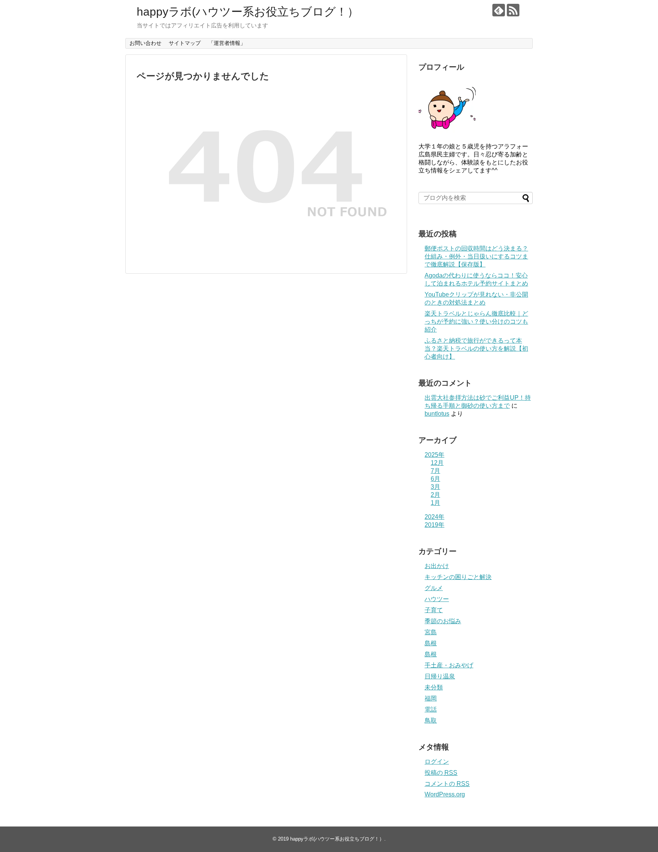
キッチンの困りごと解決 (458, 577)
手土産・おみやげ (449, 665)
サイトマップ (185, 43)
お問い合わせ (145, 43)
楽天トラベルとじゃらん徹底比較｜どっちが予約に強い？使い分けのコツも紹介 (476, 321)
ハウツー (437, 599)
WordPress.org (445, 794)
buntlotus (437, 413)
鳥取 (431, 720)
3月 (435, 486)
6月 (435, 478)
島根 (431, 643)
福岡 (431, 698)
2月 (435, 494)
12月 (437, 463)
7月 (435, 470)
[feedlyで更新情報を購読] (498, 10)
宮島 (431, 632)
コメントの (447, 783)
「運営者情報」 (227, 43)
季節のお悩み (443, 621)
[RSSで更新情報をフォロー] (513, 10)
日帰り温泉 (440, 676)
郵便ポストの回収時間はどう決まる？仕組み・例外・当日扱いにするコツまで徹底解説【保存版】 (476, 256)
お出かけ (437, 566)
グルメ (434, 588)
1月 (435, 502)
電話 (431, 709)
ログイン (437, 761)
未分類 (434, 687)
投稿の (441, 772)
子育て (434, 610)
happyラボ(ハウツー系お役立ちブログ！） (248, 11)
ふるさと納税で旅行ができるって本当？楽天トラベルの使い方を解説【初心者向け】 (476, 348)
